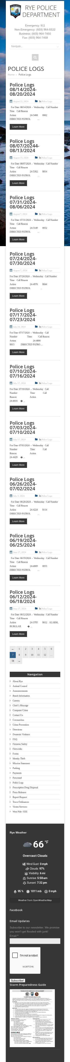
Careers (16, 700)
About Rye (18, 681)
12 (45, 655)
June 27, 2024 (19, 552)
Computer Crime (20, 710)
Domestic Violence (21, 734)
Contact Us (18, 715)
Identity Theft (19, 758)
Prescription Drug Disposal (25, 787)
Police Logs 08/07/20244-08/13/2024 (24, 145)
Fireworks (17, 749)
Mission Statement (21, 763)
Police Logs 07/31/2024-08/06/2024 (23, 202)
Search (35, 57)
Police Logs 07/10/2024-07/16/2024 (23, 371)
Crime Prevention (21, 724)
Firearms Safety (20, 744)
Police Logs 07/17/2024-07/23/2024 (23, 315)
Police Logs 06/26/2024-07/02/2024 (23, 484)
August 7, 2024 (20, 214)
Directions (17, 729)
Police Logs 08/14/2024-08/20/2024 (23, 89)
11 (38, 655)
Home (11, 74)
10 (32, 655)
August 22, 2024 (20, 101)
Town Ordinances (21, 802)
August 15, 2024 (20, 158)
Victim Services (20, 806)
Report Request (20, 797)
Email (14, 935)
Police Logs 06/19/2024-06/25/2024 (23, 540)
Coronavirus (18, 720)
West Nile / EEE (20, 811)
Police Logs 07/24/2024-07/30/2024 (23, 258)
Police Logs (47, 101)
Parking (16, 768)
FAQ (15, 739)
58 (13, 661)
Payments (17, 773)
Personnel (17, 778)
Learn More (18, 126)
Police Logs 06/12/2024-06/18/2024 (23, 596)
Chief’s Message (20, 705)
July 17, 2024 (19, 383)
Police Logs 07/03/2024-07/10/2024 (23, 427)
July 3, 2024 (18, 496)
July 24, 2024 (19, 327)
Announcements (20, 691)
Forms (16, 753)
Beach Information (21, 695)
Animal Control (20, 686)
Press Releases (19, 792)
